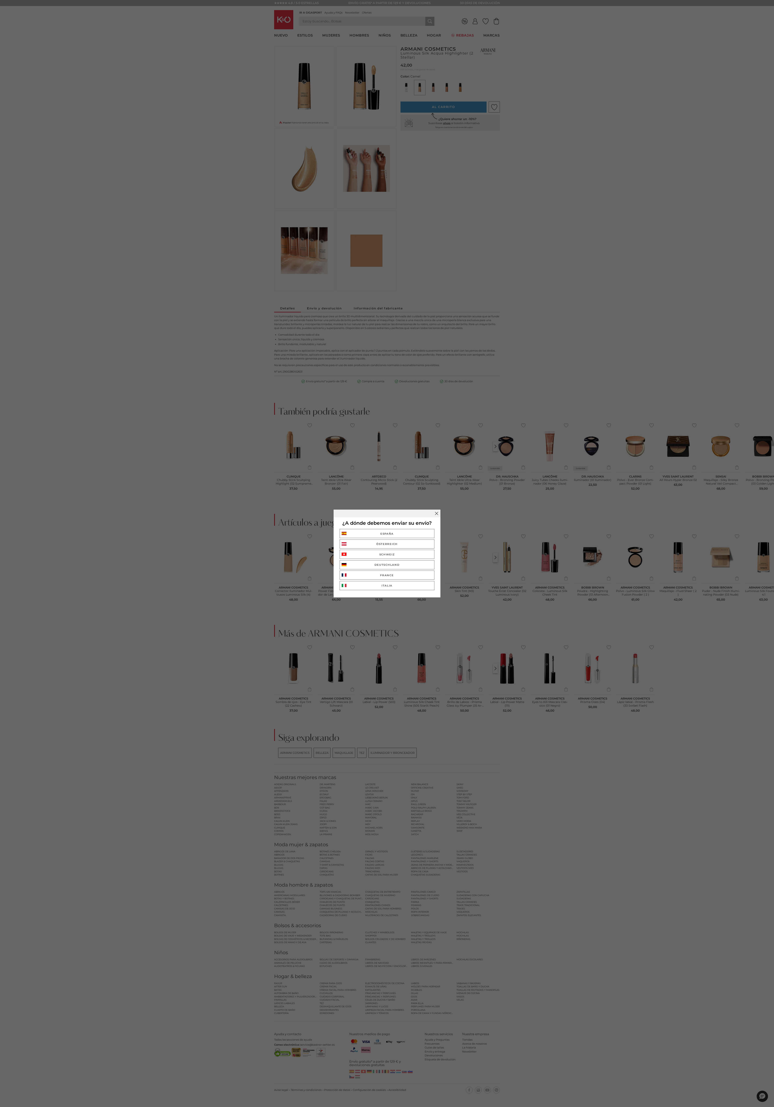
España (387, 533)
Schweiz (387, 554)
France (387, 575)
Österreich (387, 544)
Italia (387, 585)
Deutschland (387, 564)
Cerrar (436, 513)
